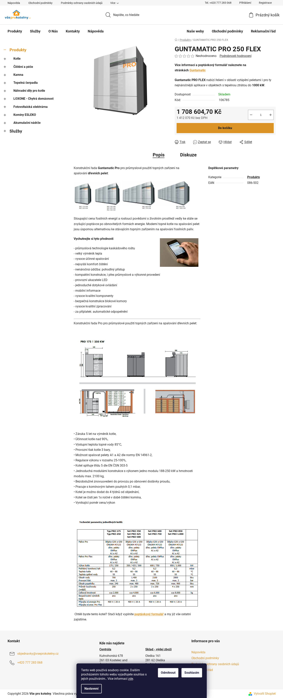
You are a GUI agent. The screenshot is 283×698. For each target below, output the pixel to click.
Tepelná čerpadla (25, 83)
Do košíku (225, 128)
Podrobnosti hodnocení (235, 56)
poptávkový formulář (149, 614)
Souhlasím (191, 672)
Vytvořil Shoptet (265, 693)
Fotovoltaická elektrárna (30, 107)
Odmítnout (168, 672)
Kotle (17, 58)
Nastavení (91, 688)
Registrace (265, 2)
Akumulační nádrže (27, 123)
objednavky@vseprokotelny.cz (38, 653)
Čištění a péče (23, 67)
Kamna (18, 75)
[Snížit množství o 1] (251, 115)
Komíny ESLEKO (24, 115)
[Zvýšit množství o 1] (270, 115)
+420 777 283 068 (29, 662)
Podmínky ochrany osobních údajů (82, 2)
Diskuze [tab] (188, 155)
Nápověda (14, 2)
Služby (16, 131)
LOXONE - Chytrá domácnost (33, 98)
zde (130, 679)
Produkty (18, 50)
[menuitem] (15, 31)
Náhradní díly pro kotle (29, 90)
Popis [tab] (159, 155)
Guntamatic (197, 70)
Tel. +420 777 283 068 (218, 2)
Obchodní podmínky (40, 2)
